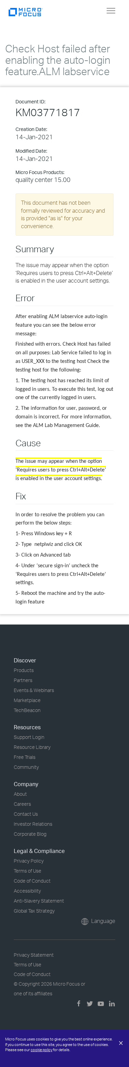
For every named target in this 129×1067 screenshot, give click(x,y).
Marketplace (27, 700)
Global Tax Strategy (34, 911)
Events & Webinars (34, 690)
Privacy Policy (29, 861)
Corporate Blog (30, 834)
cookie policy (41, 1049)
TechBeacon (27, 710)
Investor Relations (33, 824)
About (20, 794)
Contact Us (26, 814)
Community (26, 767)
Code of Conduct (32, 881)
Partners (23, 680)
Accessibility (27, 891)
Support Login (29, 737)
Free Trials (24, 757)
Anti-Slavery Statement (39, 901)
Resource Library (32, 747)
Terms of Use (27, 871)
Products (24, 670)
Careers (22, 804)
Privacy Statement (34, 955)
